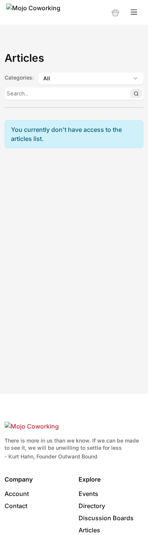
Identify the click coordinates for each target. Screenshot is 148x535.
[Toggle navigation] (134, 12)
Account (17, 493)
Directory (92, 506)
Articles (89, 530)
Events (88, 493)
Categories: (19, 77)
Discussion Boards (106, 518)
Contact (16, 506)
